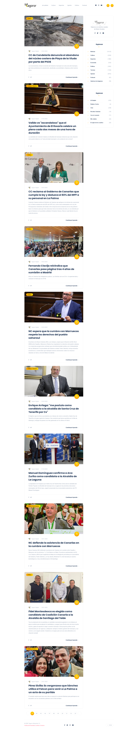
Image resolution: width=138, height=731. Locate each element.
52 (71, 713)
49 (58, 713)
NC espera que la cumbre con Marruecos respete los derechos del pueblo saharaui (54, 334)
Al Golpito (93, 100)
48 (53, 713)
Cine (91, 108)
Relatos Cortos (94, 104)
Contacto (42, 725)
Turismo (92, 70)
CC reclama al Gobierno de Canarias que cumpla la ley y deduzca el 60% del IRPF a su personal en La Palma (54, 195)
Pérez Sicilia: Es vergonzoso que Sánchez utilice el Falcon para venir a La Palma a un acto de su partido (53, 689)
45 (41, 713)
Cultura (53, 5)
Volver (110, 725)
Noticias (92, 51)
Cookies (37, 725)
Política (77, 5)
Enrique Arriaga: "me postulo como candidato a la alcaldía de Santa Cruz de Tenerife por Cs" (54, 409)
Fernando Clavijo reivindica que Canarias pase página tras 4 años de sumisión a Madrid (51, 269)
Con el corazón (94, 115)
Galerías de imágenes (96, 81)
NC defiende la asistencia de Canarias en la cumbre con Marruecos (54, 544)
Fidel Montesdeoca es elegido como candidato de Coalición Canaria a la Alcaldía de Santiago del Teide (51, 615)
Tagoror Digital (35, 51)
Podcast (84, 5)
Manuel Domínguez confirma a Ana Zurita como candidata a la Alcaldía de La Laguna (53, 476)
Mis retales (93, 119)
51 (66, 713)
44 (36, 713)
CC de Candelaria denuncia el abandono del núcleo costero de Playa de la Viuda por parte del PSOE (54, 58)
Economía (93, 62)
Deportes (61, 5)
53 (75, 713)
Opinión (69, 5)
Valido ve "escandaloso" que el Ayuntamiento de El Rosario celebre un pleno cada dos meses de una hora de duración (52, 128)
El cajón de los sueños (96, 122)
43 (32, 713)
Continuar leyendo (71, 77)
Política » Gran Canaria (33, 506)
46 (45, 713)
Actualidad (45, 5)
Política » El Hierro (32, 649)
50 (62, 713)
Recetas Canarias (95, 111)
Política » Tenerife (32, 86)
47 (49, 713)
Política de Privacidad (29, 725)
